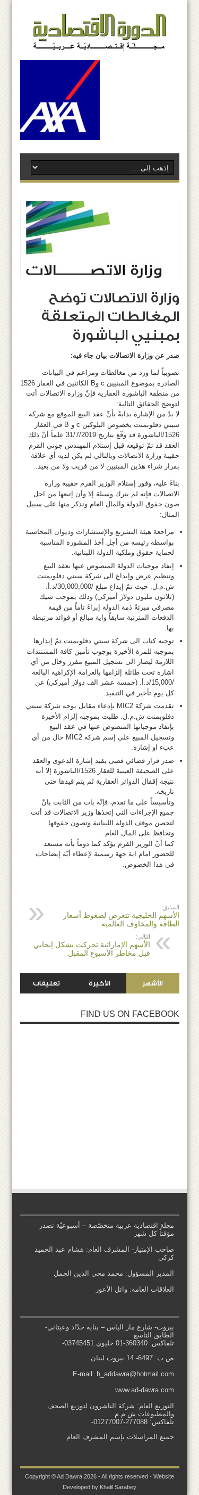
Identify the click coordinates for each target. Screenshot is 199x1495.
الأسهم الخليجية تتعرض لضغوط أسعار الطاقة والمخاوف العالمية (121, 916)
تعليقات (46, 983)
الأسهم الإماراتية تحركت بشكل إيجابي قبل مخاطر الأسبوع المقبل (91, 945)
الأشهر (152, 983)
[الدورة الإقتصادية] (100, 42)
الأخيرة (99, 983)
